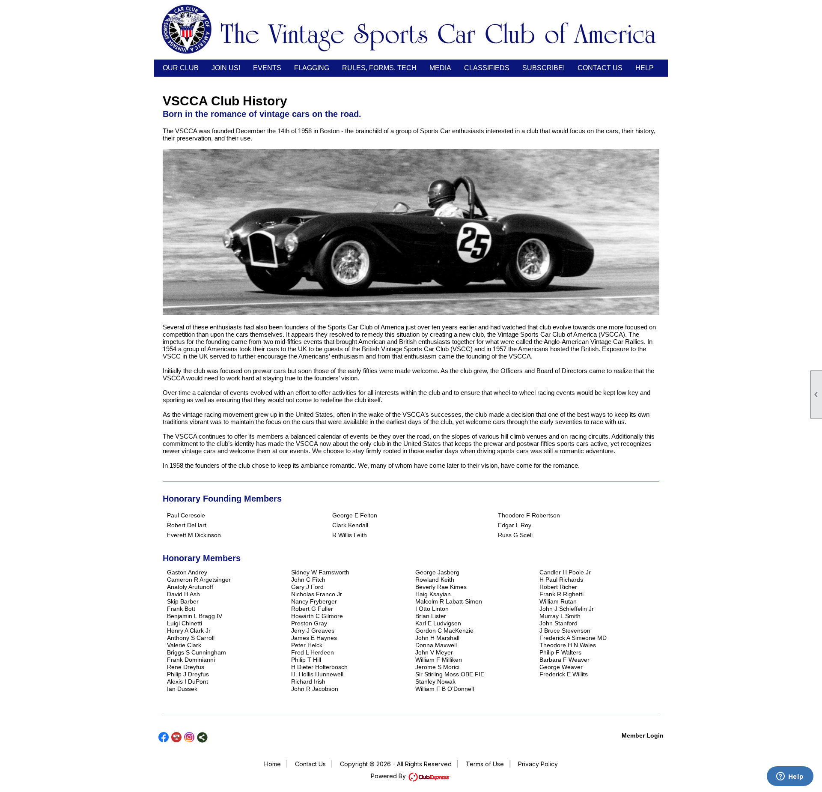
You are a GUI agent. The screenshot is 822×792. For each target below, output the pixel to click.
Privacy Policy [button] (538, 764)
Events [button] (267, 68)
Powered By (389, 776)
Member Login (643, 735)
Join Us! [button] (225, 68)
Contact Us (600, 68)
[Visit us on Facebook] (163, 737)
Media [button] (440, 68)
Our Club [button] (181, 68)
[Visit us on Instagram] (189, 737)
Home (272, 764)
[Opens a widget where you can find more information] (789, 777)
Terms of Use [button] (485, 764)
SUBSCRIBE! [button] (543, 68)
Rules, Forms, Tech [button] (379, 68)
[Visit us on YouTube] (176, 737)
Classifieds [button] (486, 68)
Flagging (311, 68)
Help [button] (644, 68)
